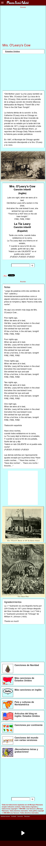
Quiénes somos (5, 816)
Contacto (13, 816)
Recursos (27, 816)
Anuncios (20, 816)
